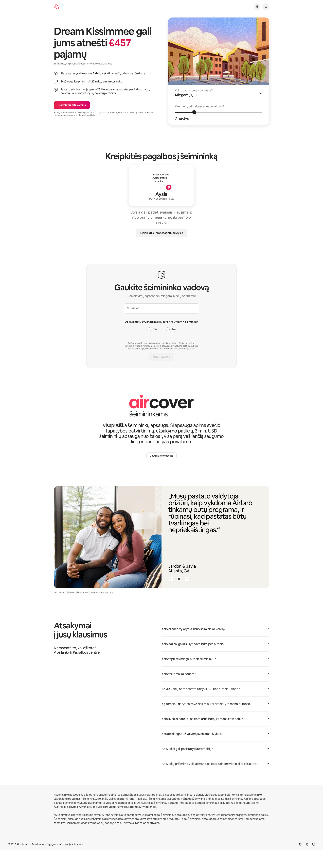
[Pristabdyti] (179, 579)
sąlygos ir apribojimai (148, 794)
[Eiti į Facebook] (300, 844)
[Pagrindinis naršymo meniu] (265, 6)
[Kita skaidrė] (187, 579)
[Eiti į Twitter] (307, 844)
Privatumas (38, 844)
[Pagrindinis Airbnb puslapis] (56, 7)
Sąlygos (51, 844)
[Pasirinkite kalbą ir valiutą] (257, 6)
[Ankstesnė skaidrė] (171, 579)
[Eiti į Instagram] (313, 844)
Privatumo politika (181, 346)
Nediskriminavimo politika (148, 346)
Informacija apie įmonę (71, 844)
